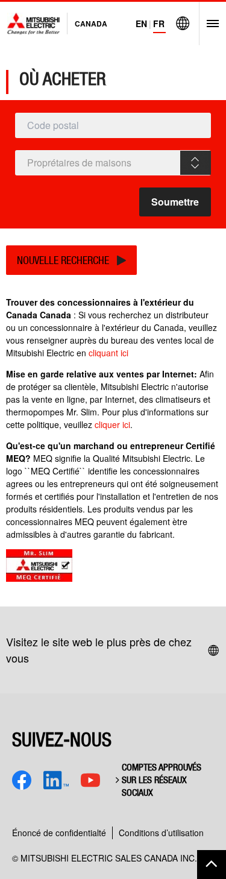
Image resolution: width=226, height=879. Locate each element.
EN (141, 23)
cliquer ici (112, 424)
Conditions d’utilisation (161, 833)
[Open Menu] (209, 23)
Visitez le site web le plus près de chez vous (99, 650)
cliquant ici (108, 353)
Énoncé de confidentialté (59, 833)
